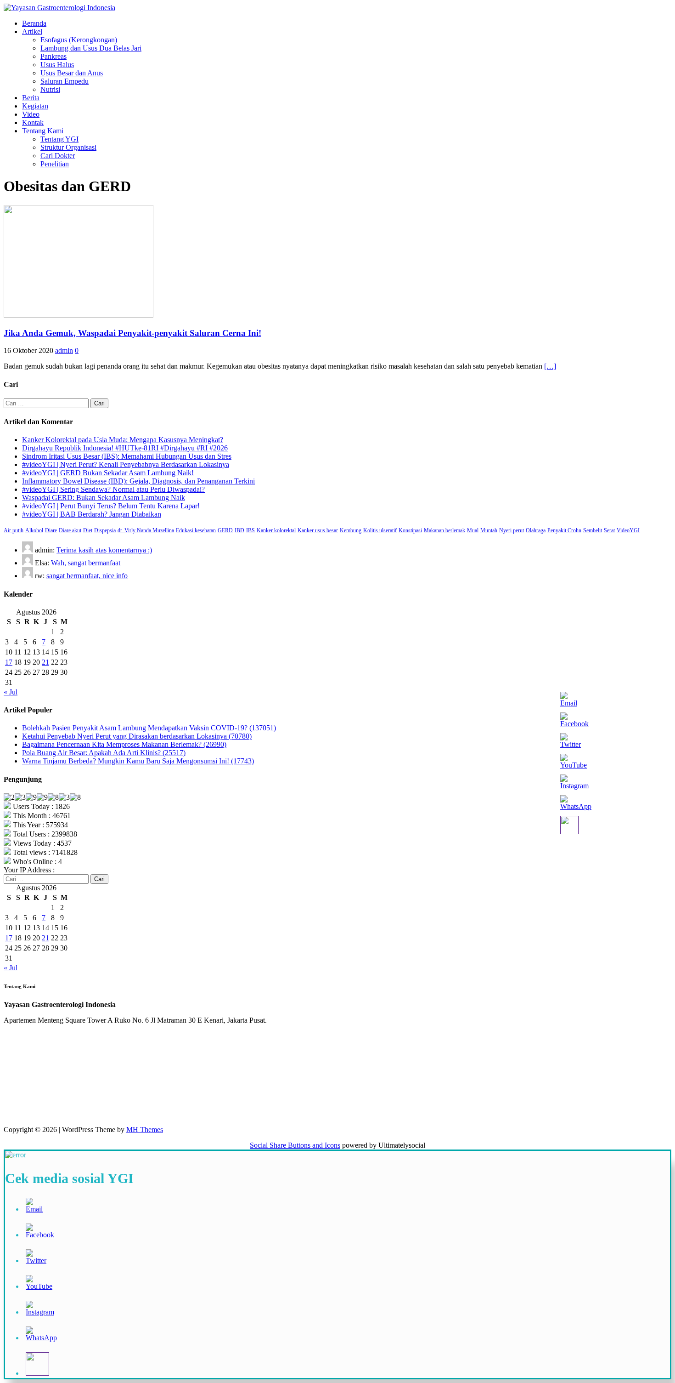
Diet (87, 530)
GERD (225, 530)
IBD (239, 530)
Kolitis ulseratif (380, 530)
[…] (550, 366)
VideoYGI (628, 530)
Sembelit (592, 530)
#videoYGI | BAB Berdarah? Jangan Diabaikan (91, 514)
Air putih (13, 530)
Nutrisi (50, 89)
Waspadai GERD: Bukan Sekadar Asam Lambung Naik (103, 497)
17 (8, 662)
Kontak (33, 122)
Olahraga (536, 530)
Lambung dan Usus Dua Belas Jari (90, 48)
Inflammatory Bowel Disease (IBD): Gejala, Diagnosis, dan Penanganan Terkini (138, 481)
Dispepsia (105, 530)
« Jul (10, 692)
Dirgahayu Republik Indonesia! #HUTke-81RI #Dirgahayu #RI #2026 (125, 448)
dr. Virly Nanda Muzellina (146, 530)
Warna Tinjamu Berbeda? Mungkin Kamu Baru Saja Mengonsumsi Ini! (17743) (138, 761)
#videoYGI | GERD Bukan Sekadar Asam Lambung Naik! (108, 473)
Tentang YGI (59, 139)
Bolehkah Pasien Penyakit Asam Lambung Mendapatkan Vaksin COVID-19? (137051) (149, 728)
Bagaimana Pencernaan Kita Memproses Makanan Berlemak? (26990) (124, 744)
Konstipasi (410, 530)
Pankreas (53, 56)
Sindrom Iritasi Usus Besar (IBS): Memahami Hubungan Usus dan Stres (126, 456)
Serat (609, 530)
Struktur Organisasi (68, 147)
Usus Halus (57, 64)
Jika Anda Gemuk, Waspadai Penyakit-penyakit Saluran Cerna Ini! (132, 333)
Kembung (350, 530)
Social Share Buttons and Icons (295, 1145)
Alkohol (34, 530)
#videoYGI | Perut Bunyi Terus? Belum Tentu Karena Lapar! (111, 506)
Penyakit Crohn (564, 530)
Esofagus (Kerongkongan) (78, 40)
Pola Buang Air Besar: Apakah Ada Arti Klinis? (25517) (104, 753)
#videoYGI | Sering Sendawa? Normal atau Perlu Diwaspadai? (113, 489)
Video (30, 114)
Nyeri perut (511, 530)
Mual (472, 530)
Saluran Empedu (64, 81)
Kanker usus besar (318, 530)
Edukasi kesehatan (196, 530)
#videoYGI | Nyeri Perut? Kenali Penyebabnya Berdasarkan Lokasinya (125, 464)
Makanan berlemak (444, 530)
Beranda (34, 23)
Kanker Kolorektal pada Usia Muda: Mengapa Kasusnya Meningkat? (122, 440)
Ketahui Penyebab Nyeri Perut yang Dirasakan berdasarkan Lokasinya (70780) (137, 736)
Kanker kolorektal (276, 530)
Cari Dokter (57, 155)
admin (64, 350)
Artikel (32, 31)
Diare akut (70, 530)
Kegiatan (35, 106)
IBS (250, 530)
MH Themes (144, 1129)
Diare (51, 530)
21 (45, 662)
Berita (30, 98)
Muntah (488, 530)
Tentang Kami (42, 131)
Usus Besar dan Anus (71, 73)
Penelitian (54, 164)
